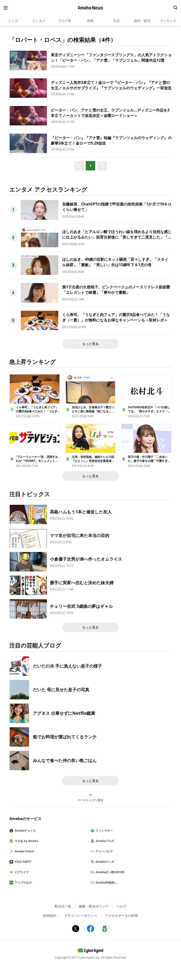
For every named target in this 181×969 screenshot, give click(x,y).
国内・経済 (142, 20)
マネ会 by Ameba (26, 841)
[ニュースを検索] (175, 8)
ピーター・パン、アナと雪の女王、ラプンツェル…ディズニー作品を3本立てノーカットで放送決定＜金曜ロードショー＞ (110, 112)
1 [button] (90, 165)
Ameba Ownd (24, 851)
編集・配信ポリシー (94, 906)
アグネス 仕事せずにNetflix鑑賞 (64, 713)
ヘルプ (121, 906)
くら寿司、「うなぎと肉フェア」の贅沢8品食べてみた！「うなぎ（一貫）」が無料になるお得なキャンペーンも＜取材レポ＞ (116, 317)
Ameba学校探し (106, 882)
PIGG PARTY (23, 862)
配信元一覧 (63, 906)
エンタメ (38, 20)
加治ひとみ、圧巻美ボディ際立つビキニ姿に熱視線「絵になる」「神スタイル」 (93, 411)
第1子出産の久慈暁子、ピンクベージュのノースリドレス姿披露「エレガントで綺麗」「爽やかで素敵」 (116, 289)
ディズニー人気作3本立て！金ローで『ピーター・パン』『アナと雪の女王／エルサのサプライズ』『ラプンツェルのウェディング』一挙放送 (111, 85)
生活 (116, 20)
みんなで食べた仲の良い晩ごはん (65, 760)
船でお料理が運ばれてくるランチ (65, 737)
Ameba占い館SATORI (110, 872)
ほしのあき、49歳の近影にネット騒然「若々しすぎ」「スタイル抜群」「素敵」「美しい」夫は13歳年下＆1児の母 (115, 262)
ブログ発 (64, 20)
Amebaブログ (105, 841)
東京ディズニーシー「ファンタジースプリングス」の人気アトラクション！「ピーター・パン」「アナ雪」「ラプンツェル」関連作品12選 (111, 57)
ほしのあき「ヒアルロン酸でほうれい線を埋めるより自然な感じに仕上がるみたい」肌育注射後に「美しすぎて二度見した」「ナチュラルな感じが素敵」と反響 (117, 237)
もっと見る (90, 343)
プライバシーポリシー (80, 915)
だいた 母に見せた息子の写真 (61, 689)
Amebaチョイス (25, 831)
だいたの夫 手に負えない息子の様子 (67, 666)
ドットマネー (104, 831)
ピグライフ (22, 872)
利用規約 (49, 915)
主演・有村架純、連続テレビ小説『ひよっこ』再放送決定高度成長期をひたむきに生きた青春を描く (93, 461)
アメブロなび (23, 882)
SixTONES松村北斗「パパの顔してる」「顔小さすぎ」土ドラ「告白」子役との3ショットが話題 (149, 411)
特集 (90, 20)
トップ (13, 20)
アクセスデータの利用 (121, 915)
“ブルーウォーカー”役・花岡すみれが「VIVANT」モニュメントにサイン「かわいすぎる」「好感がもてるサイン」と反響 (37, 463)
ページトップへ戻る (90, 800)
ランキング (168, 20)
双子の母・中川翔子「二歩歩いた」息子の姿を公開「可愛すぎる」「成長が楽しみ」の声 (148, 461)
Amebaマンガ (105, 862)
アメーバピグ (104, 851)
